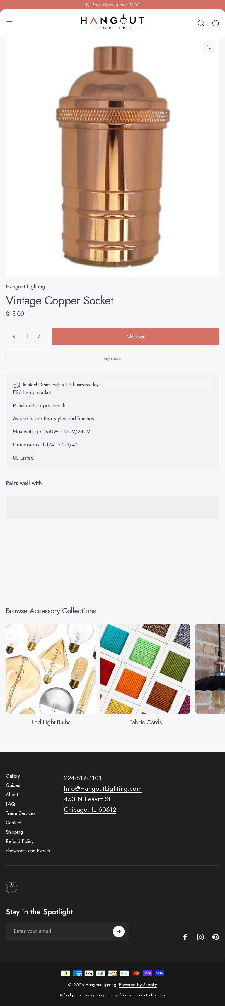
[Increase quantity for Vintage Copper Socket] (40, 336)
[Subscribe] (119, 931)
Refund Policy (19, 841)
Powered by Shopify (138, 984)
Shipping (14, 832)
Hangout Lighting (25, 286)
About (12, 795)
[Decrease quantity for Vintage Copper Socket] (13, 336)
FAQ (10, 804)
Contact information (150, 995)
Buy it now (112, 358)
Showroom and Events (28, 851)
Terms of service (120, 995)
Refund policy (70, 995)
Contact (13, 823)
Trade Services (20, 813)
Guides (13, 785)
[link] (87, 799)
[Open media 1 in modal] (208, 47)
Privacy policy (94, 995)
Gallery (13, 776)
